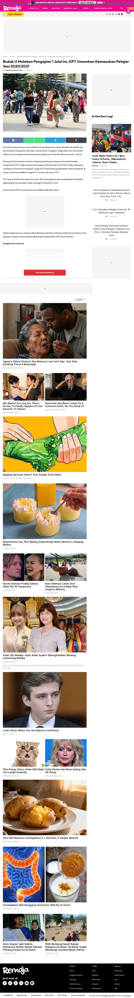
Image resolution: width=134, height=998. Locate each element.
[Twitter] (113, 14)
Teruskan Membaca (44, 272)
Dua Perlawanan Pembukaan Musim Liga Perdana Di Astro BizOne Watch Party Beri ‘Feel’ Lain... (111, 193)
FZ (106, 200)
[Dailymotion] (121, 14)
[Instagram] (109, 14)
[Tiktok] (115, 14)
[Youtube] (118, 14)
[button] (122, 8)
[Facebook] (106, 14)
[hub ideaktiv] (128, 7)
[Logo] (12, 8)
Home (5, 56)
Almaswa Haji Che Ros (13, 70)
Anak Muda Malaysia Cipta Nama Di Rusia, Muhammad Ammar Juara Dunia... (109, 159)
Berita (12, 56)
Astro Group (127, 995)
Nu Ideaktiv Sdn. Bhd (108, 995)
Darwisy (95, 166)
